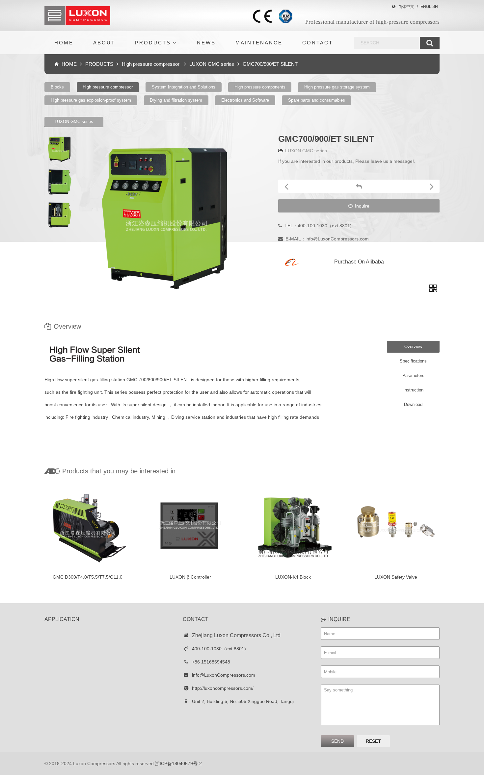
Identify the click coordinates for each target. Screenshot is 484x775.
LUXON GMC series (211, 64)
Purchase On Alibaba (359, 261)
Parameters (413, 375)
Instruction (413, 390)
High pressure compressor (151, 64)
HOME (63, 42)
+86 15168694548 (211, 661)
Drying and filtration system (176, 100)
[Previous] (286, 186)
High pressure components (259, 87)
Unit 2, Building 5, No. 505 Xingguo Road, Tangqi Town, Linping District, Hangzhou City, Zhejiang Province (241, 703)
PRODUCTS (153, 42)
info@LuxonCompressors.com (223, 675)
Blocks (57, 87)
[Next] (431, 186)
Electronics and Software (245, 100)
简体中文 (406, 6)
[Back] (358, 186)
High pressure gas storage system (337, 87)
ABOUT (104, 42)
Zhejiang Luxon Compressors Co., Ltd (236, 635)
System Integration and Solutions (183, 87)
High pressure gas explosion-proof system (91, 100)
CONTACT (317, 42)
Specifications (413, 361)
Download (413, 404)
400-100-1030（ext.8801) (219, 648)
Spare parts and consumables (316, 100)
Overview (413, 346)
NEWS (206, 42)
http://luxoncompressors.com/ (223, 688)
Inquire (362, 206)
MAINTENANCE (258, 42)
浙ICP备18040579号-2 (178, 763)
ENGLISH (429, 6)
